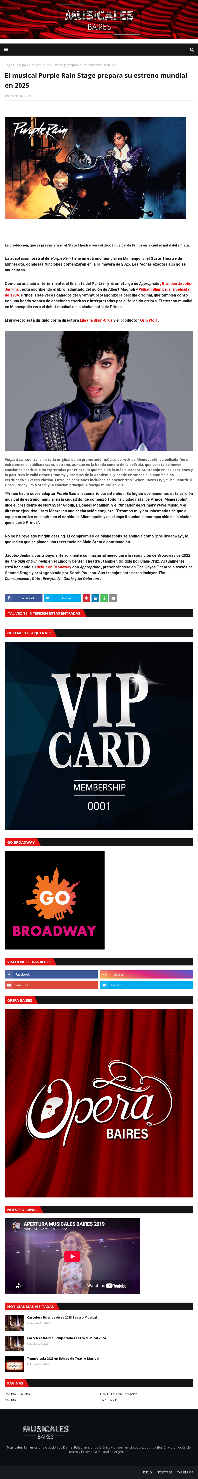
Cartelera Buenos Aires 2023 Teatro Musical (62, 1317)
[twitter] (146, 985)
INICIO (147, 1472)
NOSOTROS (164, 1472)
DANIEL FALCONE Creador (118, 1394)
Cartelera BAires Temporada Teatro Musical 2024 (66, 1338)
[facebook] (51, 974)
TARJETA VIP (108, 1400)
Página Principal (16, 65)
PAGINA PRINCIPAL (18, 1394)
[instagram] (146, 974)
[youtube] (51, 985)
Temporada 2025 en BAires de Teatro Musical (63, 1358)
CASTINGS (12, 1400)
